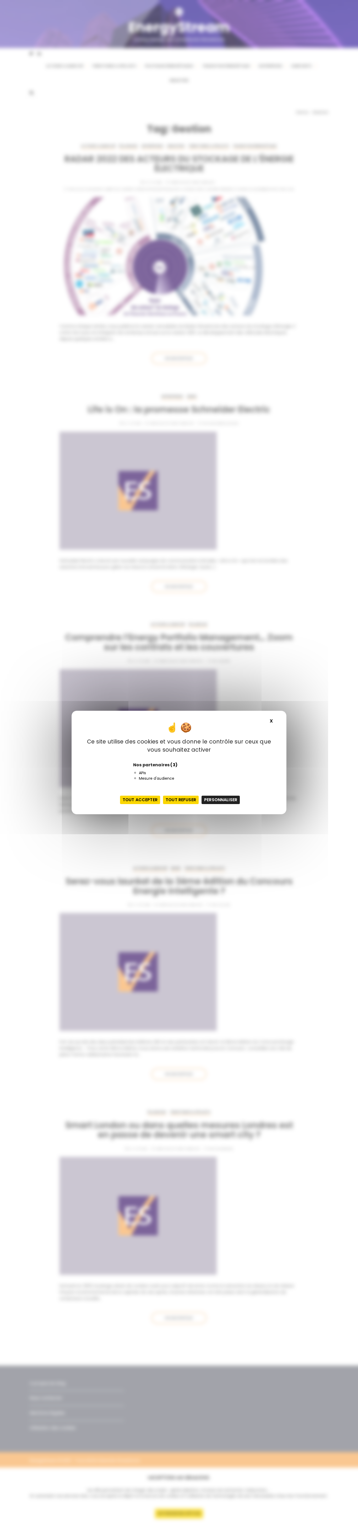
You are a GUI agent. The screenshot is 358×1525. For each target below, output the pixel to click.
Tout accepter (140, 800)
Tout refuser (181, 800)
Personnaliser (220, 800)
